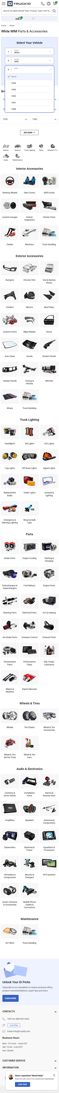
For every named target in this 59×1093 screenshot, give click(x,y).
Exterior (18, 150)
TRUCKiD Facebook (5, 1078)
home (3, 26)
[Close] (54, 1075)
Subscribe (10, 998)
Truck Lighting (29, 150)
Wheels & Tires (53, 150)
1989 (34, 119)
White (12, 26)
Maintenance (18, 160)
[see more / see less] (29, 132)
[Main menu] (3, 3)
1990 (5, 119)
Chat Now (22, 1084)
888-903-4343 (22, 1019)
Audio (6, 160)
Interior (6, 150)
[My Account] (49, 3)
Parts (41, 150)
